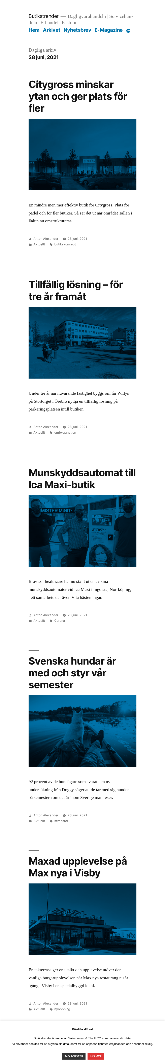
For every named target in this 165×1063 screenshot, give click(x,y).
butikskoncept (65, 244)
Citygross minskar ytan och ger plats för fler (78, 96)
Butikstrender (44, 16)
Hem (34, 30)
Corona (59, 621)
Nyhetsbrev (77, 30)
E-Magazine (109, 30)
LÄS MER (96, 1056)
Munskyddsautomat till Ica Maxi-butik (82, 478)
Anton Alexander (45, 239)
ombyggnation (65, 432)
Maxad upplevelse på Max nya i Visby (78, 867)
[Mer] (128, 30)
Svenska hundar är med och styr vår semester (72, 673)
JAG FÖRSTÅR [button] (74, 1056)
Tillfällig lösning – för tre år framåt (76, 290)
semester (61, 821)
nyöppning (62, 1009)
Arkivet (51, 30)
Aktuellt (39, 244)
